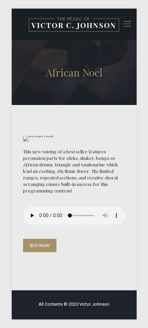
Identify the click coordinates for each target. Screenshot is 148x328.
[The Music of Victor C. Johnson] (74, 24)
